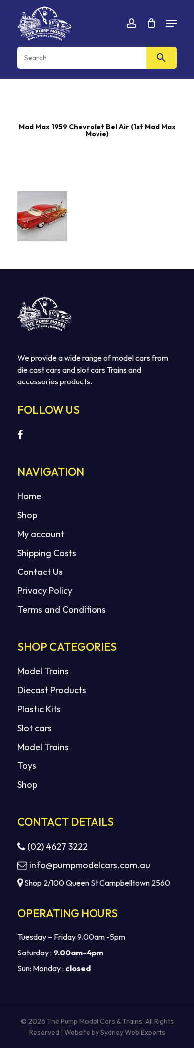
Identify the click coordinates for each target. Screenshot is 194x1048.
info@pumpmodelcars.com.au (89, 865)
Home (29, 496)
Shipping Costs (46, 553)
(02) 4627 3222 (56, 846)
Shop (27, 515)
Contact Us (40, 571)
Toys (26, 765)
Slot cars (34, 728)
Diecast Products (51, 690)
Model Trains (43, 671)
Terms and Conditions (61, 609)
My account (40, 534)
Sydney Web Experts (132, 1032)
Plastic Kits (39, 709)
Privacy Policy (44, 590)
